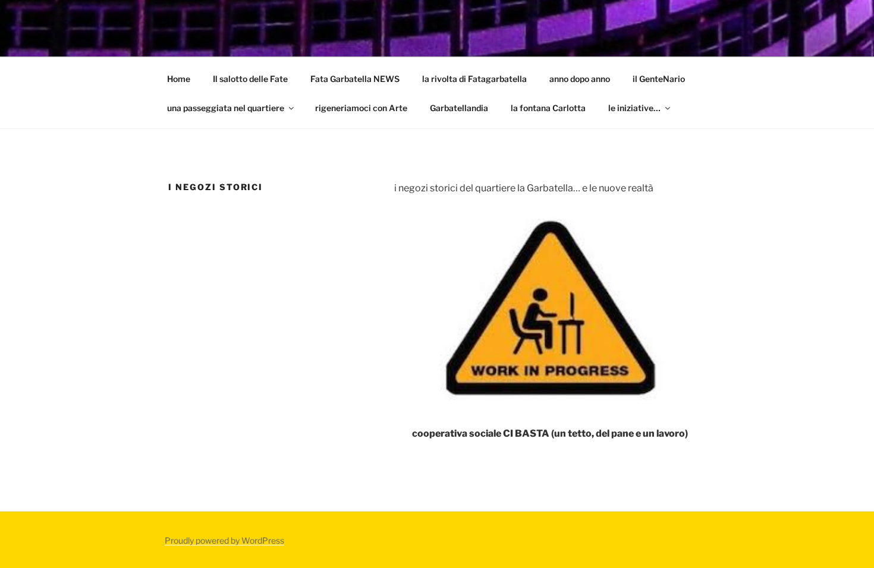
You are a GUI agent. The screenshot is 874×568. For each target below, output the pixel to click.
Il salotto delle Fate (250, 79)
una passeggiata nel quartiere (225, 108)
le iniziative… (634, 108)
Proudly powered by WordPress (224, 540)
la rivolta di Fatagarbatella (474, 79)
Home (178, 79)
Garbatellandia (459, 108)
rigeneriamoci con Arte (361, 108)
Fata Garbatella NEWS (355, 79)
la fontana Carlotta (548, 108)
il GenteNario (659, 79)
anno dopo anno (579, 79)
